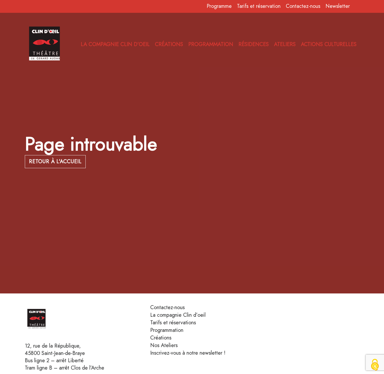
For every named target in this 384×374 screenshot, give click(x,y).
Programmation (166, 330)
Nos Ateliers (164, 345)
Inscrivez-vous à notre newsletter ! (187, 353)
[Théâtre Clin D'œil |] (51, 320)
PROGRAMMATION (210, 44)
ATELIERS (285, 44)
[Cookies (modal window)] (375, 365)
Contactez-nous (303, 6)
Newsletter (337, 6)
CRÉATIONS (169, 44)
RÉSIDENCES (253, 44)
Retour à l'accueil (55, 161)
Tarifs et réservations (173, 322)
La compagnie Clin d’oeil (178, 315)
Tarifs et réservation (259, 6)
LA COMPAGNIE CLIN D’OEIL (115, 44)
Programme (219, 6)
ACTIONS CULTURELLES (329, 44)
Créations (160, 338)
